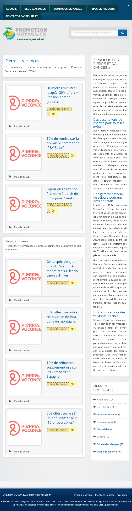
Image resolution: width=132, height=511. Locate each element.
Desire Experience (107, 451)
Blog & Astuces (35, 9)
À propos (122, 495)
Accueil (11, 9)
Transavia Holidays (107, 414)
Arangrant (102, 399)
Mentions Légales (104, 495)
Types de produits (102, 9)
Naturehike (103, 429)
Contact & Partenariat (22, 16)
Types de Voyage (83, 495)
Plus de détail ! (21, 126)
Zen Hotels (103, 407)
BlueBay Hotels (105, 422)
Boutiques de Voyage (67, 9)
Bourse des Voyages (108, 444)
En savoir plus (111, 505)
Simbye (101, 437)
